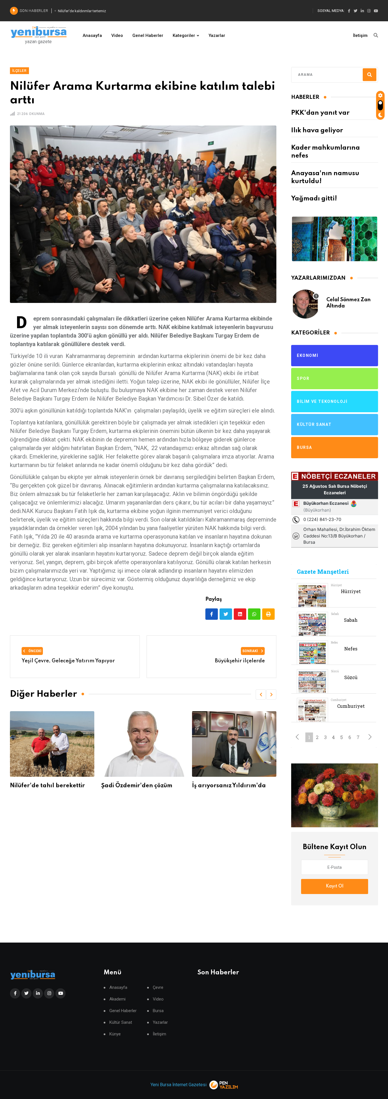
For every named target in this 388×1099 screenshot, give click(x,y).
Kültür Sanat (120, 1022)
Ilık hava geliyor (317, 130)
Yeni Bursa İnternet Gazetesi (178, 1084)
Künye (115, 1034)
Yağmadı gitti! (314, 199)
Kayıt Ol (334, 886)
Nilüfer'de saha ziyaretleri (230, 786)
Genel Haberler (147, 35)
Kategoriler (184, 35)
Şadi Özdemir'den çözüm (45, 786)
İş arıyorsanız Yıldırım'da (138, 786)
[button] (261, 694)
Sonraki (250, 651)
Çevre (158, 987)
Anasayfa (92, 35)
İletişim (360, 35)
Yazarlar (216, 35)
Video (117, 35)
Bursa (158, 1011)
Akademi (117, 999)
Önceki (34, 651)
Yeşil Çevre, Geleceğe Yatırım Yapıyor (68, 660)
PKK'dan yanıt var (320, 113)
